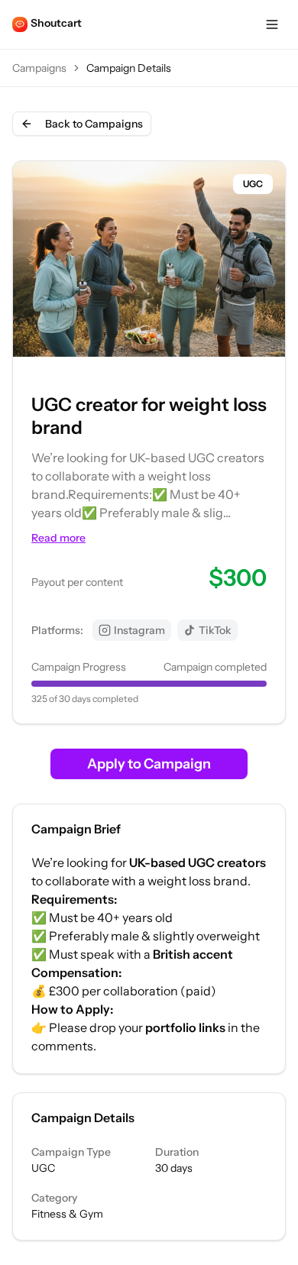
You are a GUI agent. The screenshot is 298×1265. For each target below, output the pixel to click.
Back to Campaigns (94, 124)
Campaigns (39, 68)
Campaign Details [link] (128, 68)
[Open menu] (272, 24)
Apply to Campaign (149, 763)
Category (54, 1198)
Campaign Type (71, 1152)
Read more (58, 538)
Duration (177, 1152)
